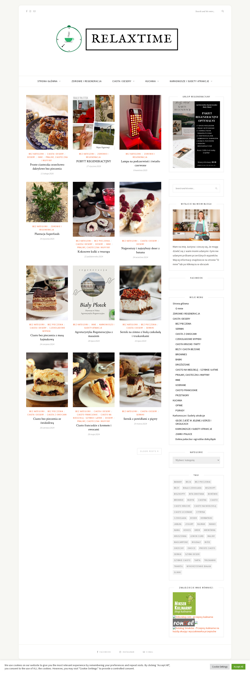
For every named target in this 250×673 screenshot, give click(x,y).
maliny (211, 536)
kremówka (209, 530)
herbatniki (206, 518)
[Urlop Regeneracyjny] (196, 134)
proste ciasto (207, 548)
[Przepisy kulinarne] (184, 603)
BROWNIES (181, 354)
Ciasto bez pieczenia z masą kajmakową (47, 337)
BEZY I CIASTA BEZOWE (188, 349)
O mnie (179, 308)
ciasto (214, 500)
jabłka (177, 524)
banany (178, 482)
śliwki (177, 572)
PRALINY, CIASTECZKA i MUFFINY (93, 247)
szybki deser (192, 554)
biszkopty (179, 494)
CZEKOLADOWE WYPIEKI (188, 339)
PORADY (180, 410)
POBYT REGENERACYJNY (93, 161)
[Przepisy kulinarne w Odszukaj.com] (193, 616)
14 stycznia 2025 (47, 238)
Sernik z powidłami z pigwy (140, 419)
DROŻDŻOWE (183, 364)
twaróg (178, 566)
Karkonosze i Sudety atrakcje (189, 81)
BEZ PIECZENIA (102, 241)
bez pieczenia (202, 482)
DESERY (31, 157)
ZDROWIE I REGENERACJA (87, 81)
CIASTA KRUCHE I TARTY (188, 344)
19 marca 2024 (140, 423)
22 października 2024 (93, 256)
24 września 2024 (140, 257)
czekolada (180, 518)
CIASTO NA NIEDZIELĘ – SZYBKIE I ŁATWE (197, 369)
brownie (179, 500)
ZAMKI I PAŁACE (184, 434)
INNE (40, 157)
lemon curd (197, 536)
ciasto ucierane (183, 512)
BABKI (179, 359)
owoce (191, 548)
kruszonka (180, 536)
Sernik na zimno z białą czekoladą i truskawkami (140, 334)
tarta (197, 560)
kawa (177, 530)
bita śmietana (196, 494)
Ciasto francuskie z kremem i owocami (93, 427)
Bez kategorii (36, 154)
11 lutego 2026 (47, 173)
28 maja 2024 (94, 434)
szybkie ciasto (182, 560)
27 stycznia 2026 (94, 166)
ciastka (202, 500)
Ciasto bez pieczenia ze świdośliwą (47, 421)
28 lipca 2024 (94, 341)
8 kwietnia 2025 (140, 170)
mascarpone (181, 542)
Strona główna (47, 81)
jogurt (189, 524)
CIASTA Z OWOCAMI (57, 414)
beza (188, 482)
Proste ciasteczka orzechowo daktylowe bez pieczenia (47, 167)
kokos (187, 530)
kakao (212, 524)
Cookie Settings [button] (219, 666)
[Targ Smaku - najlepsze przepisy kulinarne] (196, 622)
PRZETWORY (182, 395)
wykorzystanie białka (199, 566)
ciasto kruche (182, 506)
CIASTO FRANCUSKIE (87, 414)
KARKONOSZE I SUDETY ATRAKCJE (194, 429)
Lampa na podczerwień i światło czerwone (140, 163)
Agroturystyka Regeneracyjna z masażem (94, 334)
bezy (176, 488)
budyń (190, 500)
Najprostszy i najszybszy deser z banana (140, 250)
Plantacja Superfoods (47, 234)
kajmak (201, 524)
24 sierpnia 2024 (47, 344)
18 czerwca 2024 (47, 427)
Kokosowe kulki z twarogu (94, 252)
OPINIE (179, 405)
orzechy (179, 548)
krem (197, 530)
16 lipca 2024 (140, 341)
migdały (196, 542)
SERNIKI (150, 328)
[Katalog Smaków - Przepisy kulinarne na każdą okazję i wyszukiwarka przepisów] (196, 629)
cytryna (200, 512)
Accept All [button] (238, 666)
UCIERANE (181, 385)
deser (193, 518)
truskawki (210, 560)
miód (207, 542)
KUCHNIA (150, 81)
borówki (213, 494)
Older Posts (148, 451)
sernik (177, 554)
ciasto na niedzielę (205, 506)
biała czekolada (192, 488)
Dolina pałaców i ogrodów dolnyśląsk (196, 439)
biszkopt (210, 488)
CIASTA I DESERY (121, 81)
